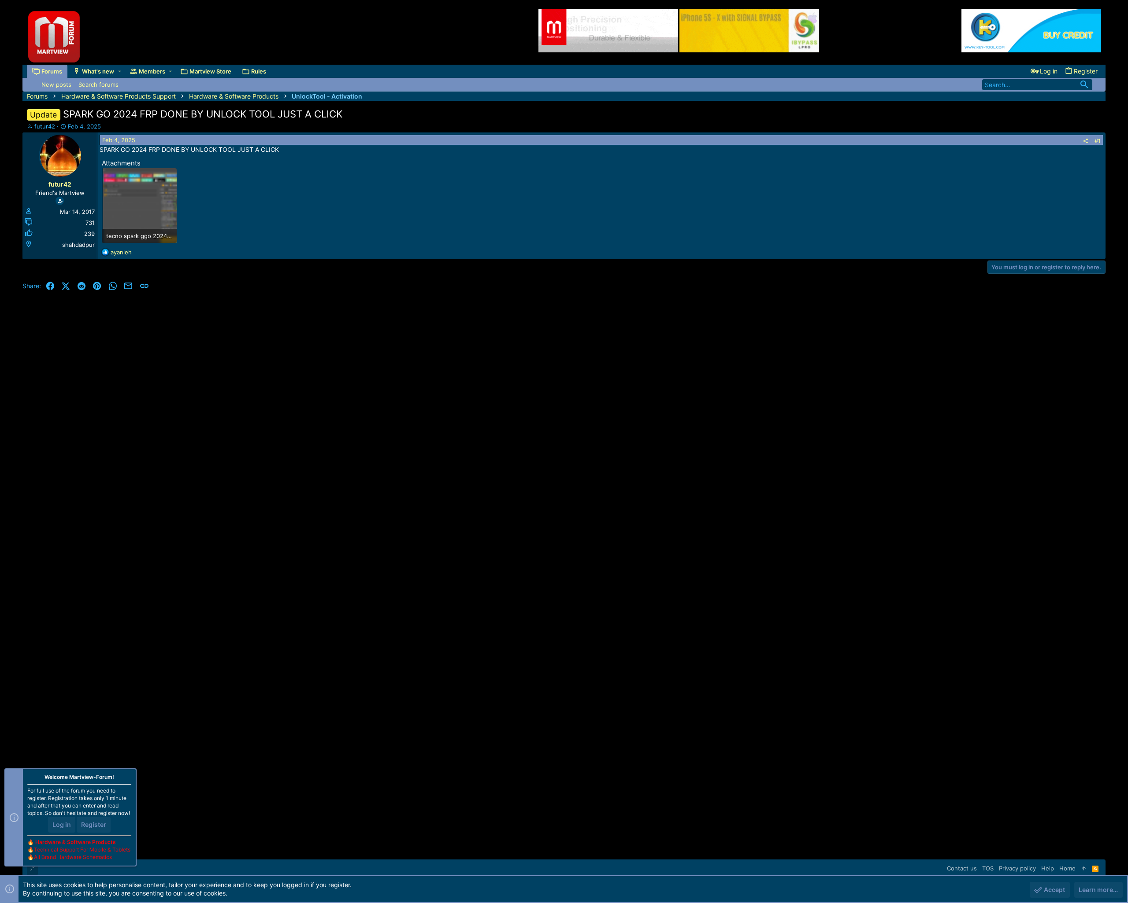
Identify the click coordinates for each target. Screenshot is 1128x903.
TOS (988, 868)
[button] (119, 71)
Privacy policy (1017, 868)
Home (1067, 868)
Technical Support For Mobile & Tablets (82, 849)
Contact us (962, 868)
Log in (61, 824)
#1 (1098, 140)
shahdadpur (78, 244)
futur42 (44, 126)
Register (93, 824)
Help (1047, 868)
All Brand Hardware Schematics (73, 857)
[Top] (1083, 868)
